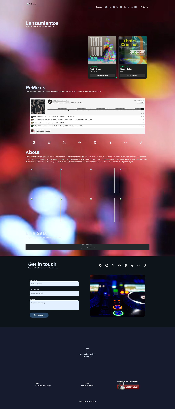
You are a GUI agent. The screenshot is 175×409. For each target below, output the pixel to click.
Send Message (39, 315)
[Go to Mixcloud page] (125, 7)
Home (90, 7)
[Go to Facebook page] (122, 7)
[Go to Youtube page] (114, 7)
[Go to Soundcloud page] (132, 7)
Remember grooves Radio (127, 381)
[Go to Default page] (141, 142)
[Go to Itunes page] (135, 7)
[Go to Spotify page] (107, 7)
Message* (33, 299)
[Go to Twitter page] (118, 7)
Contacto (99, 7)
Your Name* (33, 280)
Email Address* (34, 289)
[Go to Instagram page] (129, 7)
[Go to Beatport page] (111, 7)
